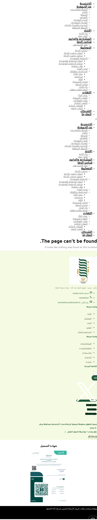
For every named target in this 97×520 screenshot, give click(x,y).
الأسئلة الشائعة (80, 28)
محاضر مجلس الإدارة (73, 56)
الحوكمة (85, 47)
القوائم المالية (76, 106)
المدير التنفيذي (80, 20)
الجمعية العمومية (79, 58)
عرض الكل (78, 74)
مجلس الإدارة (81, 51)
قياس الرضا (84, 42)
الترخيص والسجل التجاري (76, 25)
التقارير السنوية (80, 98)
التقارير (86, 92)
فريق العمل (82, 69)
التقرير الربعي (76, 108)
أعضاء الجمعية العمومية (71, 61)
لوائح (80, 79)
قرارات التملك (81, 84)
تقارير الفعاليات (80, 101)
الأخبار (87, 30)
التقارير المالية (81, 103)
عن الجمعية (84, 6)
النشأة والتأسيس (79, 10)
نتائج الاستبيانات (80, 45)
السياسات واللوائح (79, 71)
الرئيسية (85, 3)
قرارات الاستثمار (80, 82)
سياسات (78, 77)
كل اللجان (83, 87)
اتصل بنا (86, 114)
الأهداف (84, 17)
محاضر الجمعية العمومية (71, 64)
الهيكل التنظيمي (79, 23)
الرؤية (85, 12)
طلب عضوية (77, 66)
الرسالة (84, 15)
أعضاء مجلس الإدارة (73, 53)
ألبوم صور (83, 36)
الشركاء (86, 111)
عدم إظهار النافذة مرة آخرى (85, 514)
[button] (48, 119)
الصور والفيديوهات (79, 90)
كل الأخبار (83, 33)
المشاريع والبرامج (79, 39)
